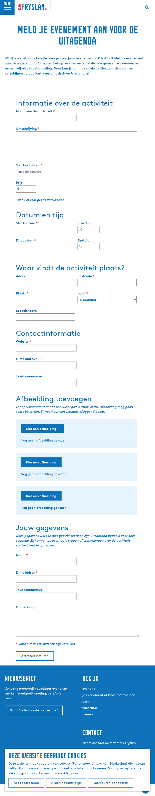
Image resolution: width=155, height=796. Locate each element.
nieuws (87, 714)
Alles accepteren (26, 783)
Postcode (87, 276)
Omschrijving (28, 128)
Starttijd (84, 223)
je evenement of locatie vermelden (108, 695)
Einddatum (27, 240)
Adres (20, 276)
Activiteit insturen (35, 656)
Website (24, 341)
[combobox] (57, 171)
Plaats (23, 293)
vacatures (89, 708)
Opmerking (25, 607)
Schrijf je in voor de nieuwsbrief (34, 710)
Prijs (19, 182)
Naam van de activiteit (36, 111)
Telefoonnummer (29, 376)
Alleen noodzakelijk (66, 783)
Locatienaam (26, 311)
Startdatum (27, 223)
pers (85, 701)
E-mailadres (27, 359)
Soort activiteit (30, 165)
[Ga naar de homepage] (32, 6)
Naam (23, 555)
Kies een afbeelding (43, 429)
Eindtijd (84, 240)
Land (84, 293)
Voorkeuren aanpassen (110, 783)
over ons (88, 688)
